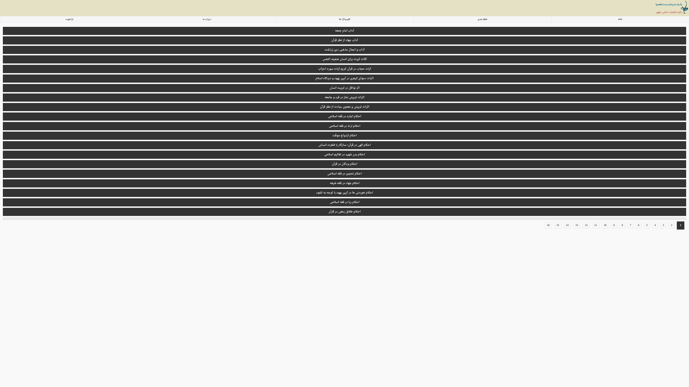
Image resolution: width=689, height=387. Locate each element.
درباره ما (207, 19)
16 (548, 225)
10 (605, 225)
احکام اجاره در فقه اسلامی (344, 116)
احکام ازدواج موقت (344, 135)
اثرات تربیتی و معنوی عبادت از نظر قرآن (344, 107)
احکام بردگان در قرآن (344, 164)
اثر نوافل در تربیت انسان (345, 88)
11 (595, 225)
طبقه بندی (482, 19)
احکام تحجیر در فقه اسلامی (344, 173)
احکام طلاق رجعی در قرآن (345, 211)
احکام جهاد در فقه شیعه (344, 183)
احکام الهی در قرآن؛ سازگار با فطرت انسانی (344, 145)
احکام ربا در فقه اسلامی (344, 202)
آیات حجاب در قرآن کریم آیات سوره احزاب (344, 69)
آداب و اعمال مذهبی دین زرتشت (345, 49)
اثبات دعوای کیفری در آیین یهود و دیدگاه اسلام (344, 78)
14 (567, 225)
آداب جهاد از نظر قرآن (344, 40)
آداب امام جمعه (344, 31)
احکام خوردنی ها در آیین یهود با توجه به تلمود (344, 192)
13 (577, 225)
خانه (620, 19)
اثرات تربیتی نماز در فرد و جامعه (344, 97)
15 (558, 225)
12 (586, 225)
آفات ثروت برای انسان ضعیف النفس (344, 59)
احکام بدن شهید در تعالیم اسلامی (344, 154)
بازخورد (69, 19)
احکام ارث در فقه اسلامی (344, 126)
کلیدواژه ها (344, 19)
